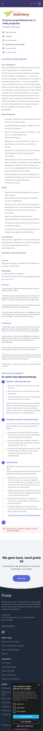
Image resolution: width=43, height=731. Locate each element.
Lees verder (24, 700)
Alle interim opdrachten (11, 642)
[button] (26, 726)
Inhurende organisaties (10, 650)
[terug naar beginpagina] (21, 596)
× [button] (39, 685)
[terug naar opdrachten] (15, 3)
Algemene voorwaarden (11, 679)
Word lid (21, 578)
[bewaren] (30, 3)
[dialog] (26, 706)
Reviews (5, 654)
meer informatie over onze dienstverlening (24, 515)
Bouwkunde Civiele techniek (15, 44)
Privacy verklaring (8, 675)
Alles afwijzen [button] (26, 722)
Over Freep (6, 663)
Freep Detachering (9, 667)
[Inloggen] (39, 4)
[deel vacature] (34, 3)
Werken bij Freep (8, 671)
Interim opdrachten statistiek (13, 646)
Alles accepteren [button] (26, 716)
